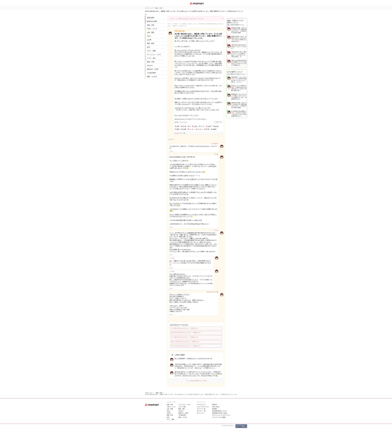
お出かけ (150, 65)
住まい (149, 36)
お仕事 (149, 40)
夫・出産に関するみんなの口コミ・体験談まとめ (184, 337)
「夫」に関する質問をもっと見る (196, 381)
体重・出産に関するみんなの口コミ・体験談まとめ (185, 341)
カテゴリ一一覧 (201, 411)
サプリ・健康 (151, 51)
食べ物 (184, 126)
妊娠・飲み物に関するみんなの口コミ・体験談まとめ (185, 332)
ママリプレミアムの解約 (219, 417)
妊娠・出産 (150, 25)
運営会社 (214, 404)
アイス (202, 126)
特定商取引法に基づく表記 (219, 413)
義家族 (214, 129)
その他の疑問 (151, 73)
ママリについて (201, 404)
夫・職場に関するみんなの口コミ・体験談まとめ (184, 328)
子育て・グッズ (152, 29)
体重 (178, 126)
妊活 (148, 47)
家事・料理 (150, 43)
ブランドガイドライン (203, 406)
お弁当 (196, 126)
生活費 (184, 129)
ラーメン (191, 129)
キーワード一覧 (201, 409)
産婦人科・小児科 (152, 69)
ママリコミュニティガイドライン (221, 415)
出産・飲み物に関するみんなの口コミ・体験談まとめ (185, 346)
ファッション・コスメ (154, 54)
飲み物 (216, 126)
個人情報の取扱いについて (219, 411)
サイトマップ (200, 413)
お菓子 (209, 126)
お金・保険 (150, 32)
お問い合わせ (215, 406)
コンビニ (200, 129)
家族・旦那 (150, 62)
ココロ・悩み (151, 58)
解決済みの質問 (152, 21)
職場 (178, 129)
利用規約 (214, 409)
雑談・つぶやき (152, 76)
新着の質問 (150, 17)
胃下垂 (207, 129)
